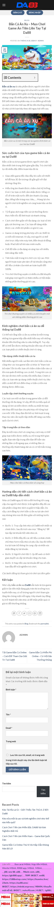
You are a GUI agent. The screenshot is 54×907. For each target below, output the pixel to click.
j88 (5, 871)
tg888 (48, 890)
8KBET (34, 875)
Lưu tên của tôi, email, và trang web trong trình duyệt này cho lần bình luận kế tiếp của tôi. (26, 759)
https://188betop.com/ (14, 879)
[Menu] (4, 5)
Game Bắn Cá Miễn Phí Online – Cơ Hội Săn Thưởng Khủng (40, 656)
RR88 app (22, 868)
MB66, (38, 868)
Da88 (28, 585)
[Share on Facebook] (19, 613)
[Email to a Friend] (29, 613)
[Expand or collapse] (34, 77)
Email (9, 728)
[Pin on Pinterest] (34, 613)
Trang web (11, 741)
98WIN (38, 886)
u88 (18, 871)
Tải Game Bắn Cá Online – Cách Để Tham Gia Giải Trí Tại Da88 (14, 656)
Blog (26, 20)
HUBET (39, 890)
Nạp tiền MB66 (39, 864)
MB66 (31, 868)
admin (41, 41)
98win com (28, 871)
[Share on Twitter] (24, 613)
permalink (45, 624)
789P (27, 875)
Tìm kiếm (6, 783)
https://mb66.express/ (22, 886)
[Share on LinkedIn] (40, 613)
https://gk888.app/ (12, 875)
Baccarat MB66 (23, 864)
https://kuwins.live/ (38, 879)
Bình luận (11, 689)
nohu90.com (29, 890)
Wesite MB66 (9, 868)
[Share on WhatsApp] (14, 613)
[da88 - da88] (27, 5)
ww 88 (11, 871)
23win (5, 882)
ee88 (41, 875)
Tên (8, 714)
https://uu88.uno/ (19, 882)
